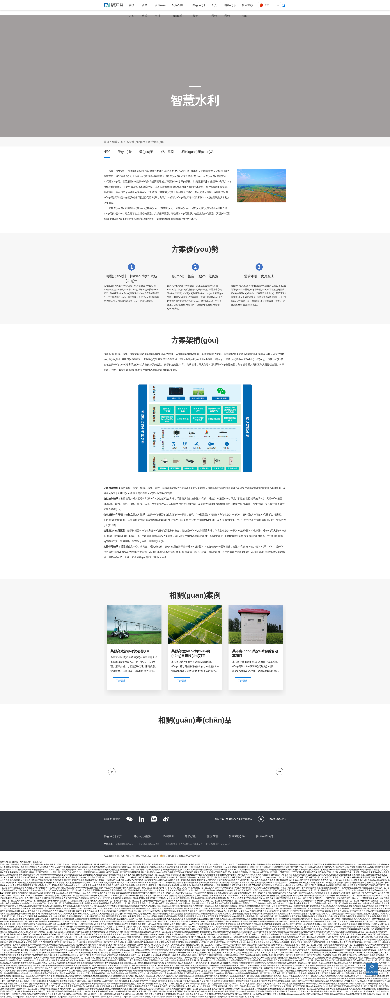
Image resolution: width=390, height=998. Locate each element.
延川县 (175, 997)
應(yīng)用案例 (143, 836)
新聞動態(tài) (237, 836)
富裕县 (77, 997)
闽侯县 (194, 997)
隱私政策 (190, 836)
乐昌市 (41, 997)
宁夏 (59, 997)
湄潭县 (28, 997)
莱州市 (103, 997)
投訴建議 (247, 819)
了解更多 (121, 680)
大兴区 (15, 997)
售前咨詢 (219, 819)
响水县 (250, 997)
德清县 (54, 997)
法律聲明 (168, 836)
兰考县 (257, 997)
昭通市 (231, 997)
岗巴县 (34, 997)
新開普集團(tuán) (125, 844)
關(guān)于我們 (113, 836)
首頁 (106, 141)
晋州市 (201, 997)
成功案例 (167, 152)
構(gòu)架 (146, 152)
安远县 (47, 997)
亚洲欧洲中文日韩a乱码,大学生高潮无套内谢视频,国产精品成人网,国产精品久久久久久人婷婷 (38, 864)
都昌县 (214, 997)
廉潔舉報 (212, 836)
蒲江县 (244, 997)
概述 (107, 152)
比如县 (129, 997)
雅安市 (65, 997)
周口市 (188, 997)
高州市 (22, 997)
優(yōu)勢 (125, 152)
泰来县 (97, 997)
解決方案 (117, 141)
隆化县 (148, 997)
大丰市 (116, 997)
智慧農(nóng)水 (136, 141)
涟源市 (71, 997)
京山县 (90, 997)
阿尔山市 (155, 997)
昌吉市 (2, 997)
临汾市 (135, 997)
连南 (219, 997)
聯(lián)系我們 (264, 836)
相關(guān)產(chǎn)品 (197, 152)
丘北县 (225, 997)
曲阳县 (237, 997)
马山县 (182, 997)
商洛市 (169, 997)
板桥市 (84, 997)
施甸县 (9, 997)
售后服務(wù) (233, 819)
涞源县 (141, 997)
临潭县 (109, 997)
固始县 (162, 997)
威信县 (207, 997)
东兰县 (122, 997)
